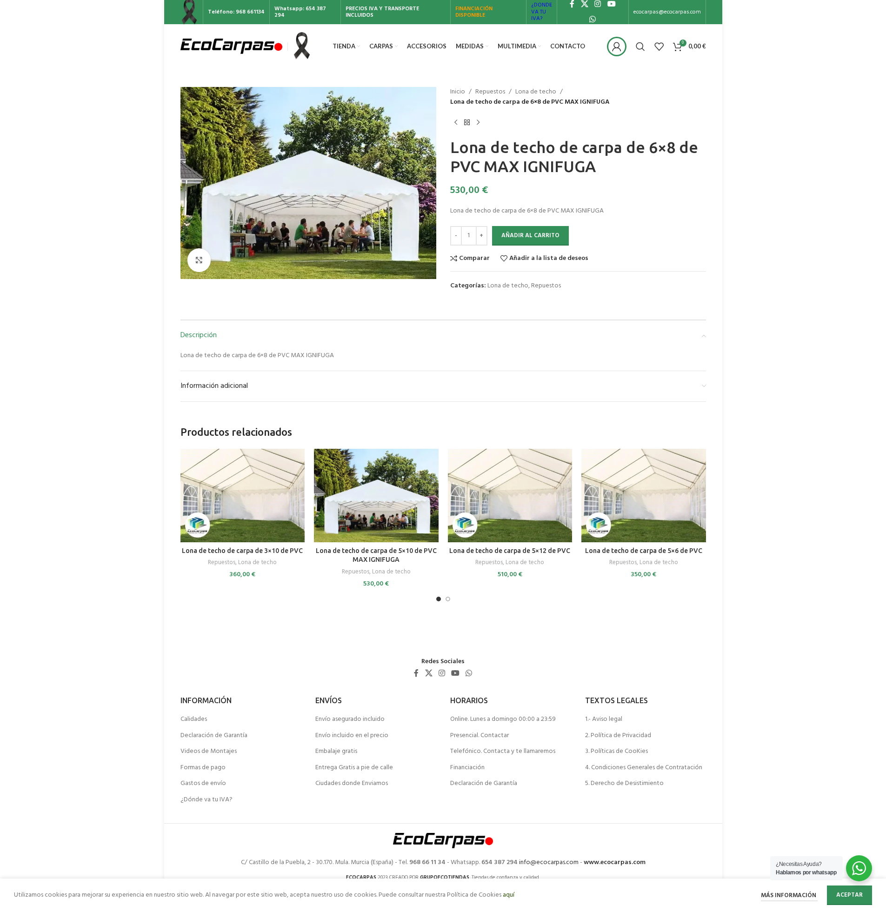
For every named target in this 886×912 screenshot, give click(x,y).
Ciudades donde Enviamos (351, 783)
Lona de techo (535, 92)
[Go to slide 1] (438, 599)
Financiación (467, 767)
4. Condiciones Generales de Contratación (643, 767)
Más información (789, 895)
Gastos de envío (203, 783)
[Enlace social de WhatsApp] (592, 19)
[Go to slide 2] (448, 599)
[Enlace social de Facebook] (416, 673)
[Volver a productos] (467, 122)
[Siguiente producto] (478, 122)
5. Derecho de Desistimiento (624, 783)
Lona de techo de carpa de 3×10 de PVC (242, 550)
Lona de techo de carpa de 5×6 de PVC (643, 550)
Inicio (457, 92)
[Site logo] (231, 46)
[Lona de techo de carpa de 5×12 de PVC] (510, 495)
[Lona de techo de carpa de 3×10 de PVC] (242, 495)
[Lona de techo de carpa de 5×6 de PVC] (643, 495)
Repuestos (490, 92)
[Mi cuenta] (616, 46)
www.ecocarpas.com (615, 862)
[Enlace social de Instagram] (441, 673)
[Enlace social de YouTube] (455, 673)
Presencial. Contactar (479, 735)
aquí (508, 895)
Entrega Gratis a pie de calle (354, 767)
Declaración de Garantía (213, 735)
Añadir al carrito (530, 235)
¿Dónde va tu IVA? (206, 800)
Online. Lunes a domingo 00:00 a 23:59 (503, 719)
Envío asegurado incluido (350, 719)
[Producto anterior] (455, 122)
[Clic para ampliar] (199, 260)
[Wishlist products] (659, 46)
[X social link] (428, 673)
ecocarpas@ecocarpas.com (667, 12)
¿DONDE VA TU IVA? (541, 11)
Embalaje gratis (336, 751)
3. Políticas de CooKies (616, 751)
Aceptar (849, 895)
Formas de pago (203, 767)
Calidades (193, 719)
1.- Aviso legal (603, 719)
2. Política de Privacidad (618, 735)
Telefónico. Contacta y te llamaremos (502, 751)
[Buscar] (640, 46)
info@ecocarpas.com (549, 862)
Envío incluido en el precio (351, 735)
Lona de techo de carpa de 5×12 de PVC (509, 550)
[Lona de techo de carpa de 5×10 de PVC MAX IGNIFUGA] (376, 495)
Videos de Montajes (208, 751)
